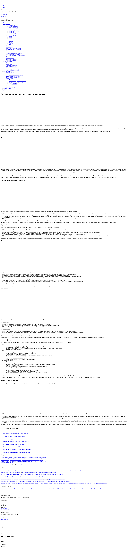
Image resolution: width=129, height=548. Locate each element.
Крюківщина (103, 488)
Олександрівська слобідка (102, 483)
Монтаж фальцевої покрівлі (12, 70)
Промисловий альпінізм (11, 59)
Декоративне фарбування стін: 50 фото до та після (15, 433)
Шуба (10, 44)
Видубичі (20, 476)
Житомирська (15, 469)
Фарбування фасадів (22, 457)
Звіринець (25, 476)
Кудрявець (53, 472)
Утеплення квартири (28, 458)
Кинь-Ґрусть (31, 474)
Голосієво (16, 479)
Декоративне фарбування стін (13, 77)
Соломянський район (5, 483)
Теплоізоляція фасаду (11, 60)
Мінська (54, 474)
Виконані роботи (7, 88)
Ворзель (33, 488)
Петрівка (49, 474)
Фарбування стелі (13, 83)
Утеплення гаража (13, 32)
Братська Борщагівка (79, 469)
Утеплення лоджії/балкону (15, 28)
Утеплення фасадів (10, 25)
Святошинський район (6, 469)
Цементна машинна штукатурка (16, 75)
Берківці (60, 488)
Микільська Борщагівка (58, 469)
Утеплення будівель (13, 30)
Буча (19, 488)
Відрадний (55, 483)
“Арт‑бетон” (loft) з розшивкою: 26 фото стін (14, 436)
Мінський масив (38, 474)
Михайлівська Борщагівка (91, 469)
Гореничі (55, 488)
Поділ (58, 481)
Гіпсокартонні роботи (11, 85)
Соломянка (25, 483)
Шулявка (20, 483)
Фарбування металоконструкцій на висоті (15, 55)
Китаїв (57, 479)
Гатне (92, 488)
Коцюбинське (50, 488)
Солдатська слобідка (46, 472)
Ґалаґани (45, 469)
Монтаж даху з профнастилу (12, 68)
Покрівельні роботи (7, 61)
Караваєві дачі (14, 483)
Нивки (13, 472)
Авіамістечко (39, 469)
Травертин (11, 41)
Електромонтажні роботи (12, 87)
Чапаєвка (41, 479)
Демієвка (21, 479)
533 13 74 (4, 14)
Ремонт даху (9, 64)
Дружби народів (13, 476)
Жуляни (50, 483)
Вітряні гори (19, 481)
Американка (11, 39)
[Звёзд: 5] (5, 428)
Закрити (2, 546)
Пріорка (68, 481)
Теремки (25, 479)
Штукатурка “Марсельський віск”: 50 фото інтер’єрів (16, 441)
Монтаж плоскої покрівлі (11, 67)
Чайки (89, 488)
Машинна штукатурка (11, 72)
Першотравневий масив (73, 483)
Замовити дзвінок (9, 20)
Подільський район (5, 481)
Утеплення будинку (13, 27)
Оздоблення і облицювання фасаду (14, 48)
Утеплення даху (9, 62)
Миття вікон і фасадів (11, 50)
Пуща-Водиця (13, 474)
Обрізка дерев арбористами (12, 56)
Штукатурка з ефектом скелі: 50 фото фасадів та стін (16, 446)
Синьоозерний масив (27, 481)
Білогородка (97, 488)
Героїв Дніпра (59, 474)
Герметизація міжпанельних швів (13, 49)
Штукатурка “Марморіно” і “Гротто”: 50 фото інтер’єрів (17, 449)
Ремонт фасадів (42, 457)
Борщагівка (50, 469)
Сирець (39, 472)
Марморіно (11, 43)
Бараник (10, 37)
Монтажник (62, 479)
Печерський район (5, 476)
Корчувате (30, 479)
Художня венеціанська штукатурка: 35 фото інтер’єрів (16, 452)
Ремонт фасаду (9, 47)
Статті (4, 89)
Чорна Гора (38, 476)
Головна (5, 22)
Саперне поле (45, 476)
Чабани (72, 488)
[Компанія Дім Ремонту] (2, 3)
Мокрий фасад (4, 461)
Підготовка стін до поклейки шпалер (17, 81)
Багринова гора (51, 479)
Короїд (10, 36)
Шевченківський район (6, 472)
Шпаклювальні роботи (14, 79)
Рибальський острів (43, 481)
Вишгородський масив (22, 474)
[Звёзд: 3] (3, 428)
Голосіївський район (5, 479)
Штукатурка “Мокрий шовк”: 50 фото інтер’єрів (15, 444)
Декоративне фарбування (27, 460)
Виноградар (12, 481)
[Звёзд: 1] (1, 428)
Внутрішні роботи (7, 71)
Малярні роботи (9, 78)
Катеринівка (38, 488)
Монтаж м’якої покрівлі (11, 66)
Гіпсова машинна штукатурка (15, 73)
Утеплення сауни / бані (14, 31)
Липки (34, 476)
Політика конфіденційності (7, 462)
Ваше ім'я (3, 539)
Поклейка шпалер (13, 84)
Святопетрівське (78, 488)
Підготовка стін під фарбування (16, 82)
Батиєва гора (31, 483)
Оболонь (45, 474)
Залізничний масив (62, 483)
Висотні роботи (6, 52)
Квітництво (35, 481)
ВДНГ (11, 479)
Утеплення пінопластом (13, 461)
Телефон (3, 541)
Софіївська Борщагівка (25, 488)
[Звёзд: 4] (4, 428)
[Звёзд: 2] (2, 428)
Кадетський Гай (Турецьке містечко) (87, 483)
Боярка (68, 488)
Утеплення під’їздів (13, 33)
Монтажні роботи (10, 58)
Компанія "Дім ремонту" (21, 464)
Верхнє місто (18, 472)
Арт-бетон (11, 42)
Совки (41, 483)
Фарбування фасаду (10, 45)
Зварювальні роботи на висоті (13, 54)
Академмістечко (32, 469)
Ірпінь (15, 488)
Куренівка (63, 481)
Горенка (64, 488)
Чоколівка (46, 483)
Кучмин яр (37, 483)
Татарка (29, 472)
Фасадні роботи (6, 24)
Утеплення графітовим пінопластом (27, 461)
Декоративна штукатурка (11, 35)
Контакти (5, 90)
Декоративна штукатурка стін (13, 76)
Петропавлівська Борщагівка (7, 488)
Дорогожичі (34, 472)
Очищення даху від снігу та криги (14, 53)
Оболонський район (5, 474)
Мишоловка (36, 479)
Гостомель (84, 488)
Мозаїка (10, 38)
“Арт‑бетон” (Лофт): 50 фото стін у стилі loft (14, 438)
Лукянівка (24, 472)
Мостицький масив (52, 481)
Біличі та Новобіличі (23, 469)
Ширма (45, 479)
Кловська (30, 476)
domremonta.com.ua (5, 519)
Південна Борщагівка (69, 469)
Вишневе (44, 488)
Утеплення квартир (13, 26)
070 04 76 (4, 16)
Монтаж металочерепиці (11, 65)
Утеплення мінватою (41, 461)
